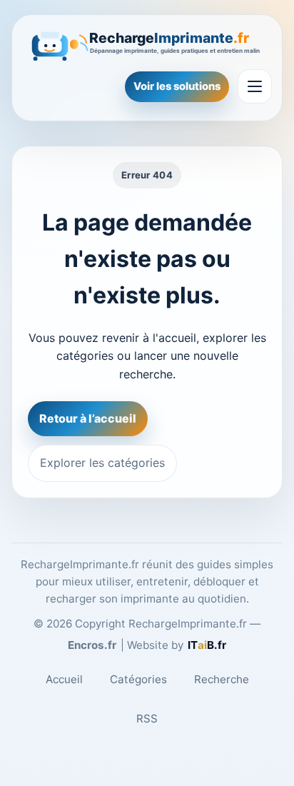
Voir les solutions (176, 86)
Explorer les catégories (102, 462)
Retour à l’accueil (87, 418)
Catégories (138, 679)
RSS (147, 718)
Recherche (221, 679)
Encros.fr (92, 645)
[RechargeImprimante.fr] (147, 43)
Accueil (64, 679)
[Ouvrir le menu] (255, 86)
